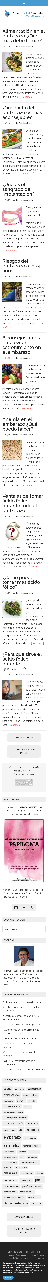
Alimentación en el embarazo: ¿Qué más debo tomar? (23, 35)
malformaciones (21, 1167)
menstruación (27, 1173)
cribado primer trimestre (15, 1117)
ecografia (32, 1129)
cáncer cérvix (32, 1123)
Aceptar (8, 1278)
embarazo (12, 1137)
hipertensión (34, 1152)
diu (21, 1130)
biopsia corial (8, 1101)
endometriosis (30, 1138)
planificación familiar (32, 1186)
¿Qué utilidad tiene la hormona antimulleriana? (23, 1069)
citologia (27, 1107)
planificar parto (10, 1192)
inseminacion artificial (30, 1162)
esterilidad (12, 1145)
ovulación (26, 1180)
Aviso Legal (21, 1255)
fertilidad (22, 1152)
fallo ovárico (9, 1152)
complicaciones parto (13, 1112)
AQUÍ (31, 1272)
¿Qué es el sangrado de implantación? (18, 189)
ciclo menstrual (12, 1106)
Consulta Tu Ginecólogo (34, 1258)
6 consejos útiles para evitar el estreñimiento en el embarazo (21, 345)
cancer (20, 1100)
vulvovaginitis (37, 1204)
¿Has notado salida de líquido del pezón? (21, 1038)
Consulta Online (24, 737)
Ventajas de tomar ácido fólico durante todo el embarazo (22, 503)
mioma (40, 1173)
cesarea (31, 1101)
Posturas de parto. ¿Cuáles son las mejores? (23, 1002)
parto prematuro (11, 1186)
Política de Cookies (14, 1258)
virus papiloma (33, 1197)
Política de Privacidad (36, 1255)
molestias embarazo (10, 1180)
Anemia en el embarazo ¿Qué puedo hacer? (19, 424)
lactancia (7, 1167)
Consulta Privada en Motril (24, 751)
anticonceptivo (12, 1095)
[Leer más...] (27, 97)
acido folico (19, 1089)
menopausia (10, 1172)
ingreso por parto (10, 1162)
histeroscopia (10, 1157)
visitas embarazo (16, 1203)
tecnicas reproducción (14, 1197)
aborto (7, 1088)
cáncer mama (9, 1130)
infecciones (32, 1157)
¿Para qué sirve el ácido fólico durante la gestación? (21, 661)
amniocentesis (34, 1089)
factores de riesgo (31, 1146)
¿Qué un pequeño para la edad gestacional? (22, 1024)
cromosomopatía (13, 1123)
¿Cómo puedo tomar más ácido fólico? (21, 582)
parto (39, 1180)
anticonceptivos (30, 1095)
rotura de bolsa (27, 1192)
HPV (21, 1157)
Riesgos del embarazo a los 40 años (22, 265)
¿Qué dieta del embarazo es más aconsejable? (22, 112)
